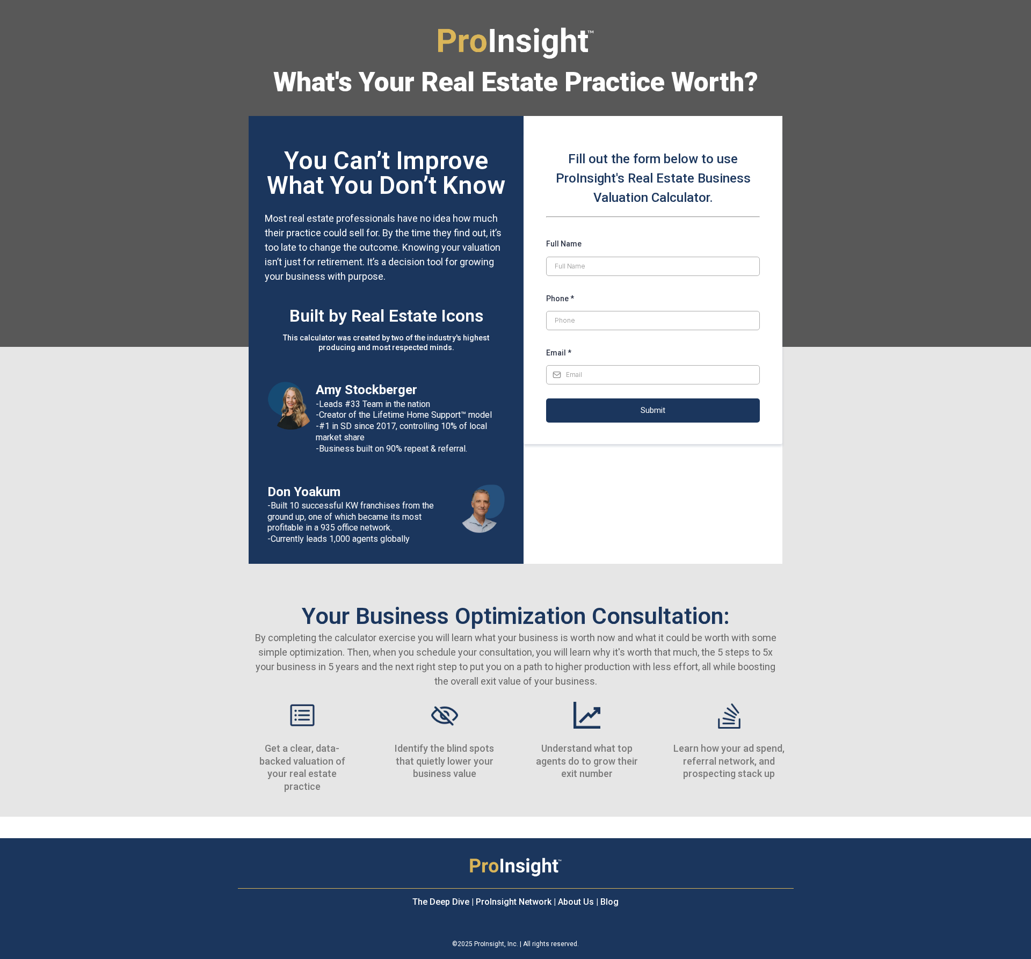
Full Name (564, 243)
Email (558, 352)
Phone (560, 298)
